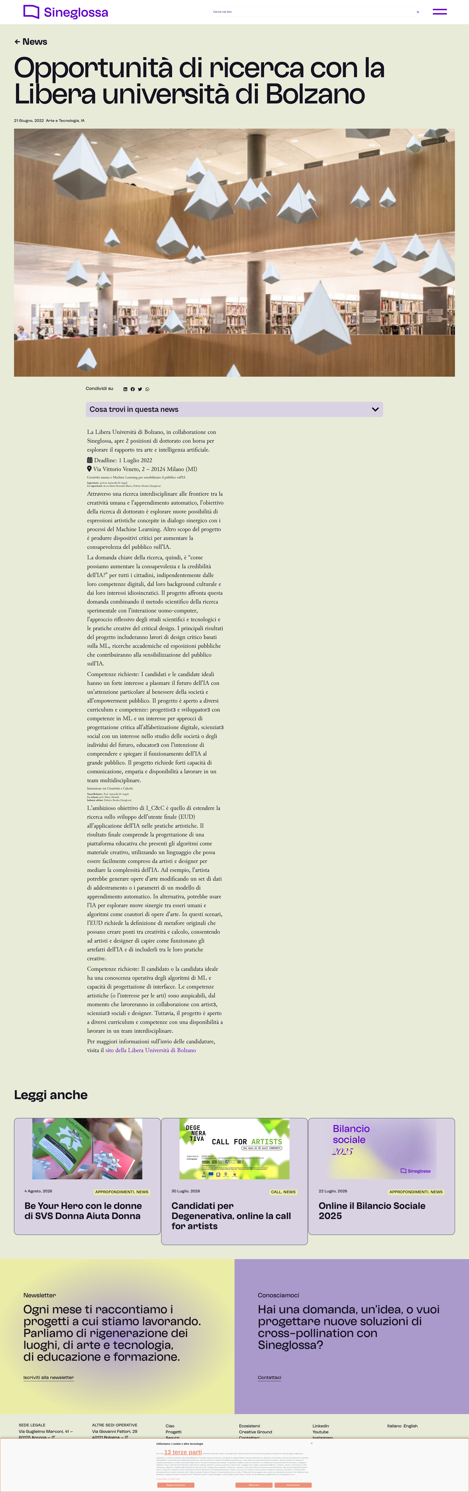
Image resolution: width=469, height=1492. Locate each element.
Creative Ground (255, 1432)
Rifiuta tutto (254, 1485)
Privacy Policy (161, 1479)
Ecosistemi (249, 1426)
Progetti (173, 1432)
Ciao (170, 1426)
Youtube (321, 1432)
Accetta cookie (293, 1485)
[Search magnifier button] (418, 12)
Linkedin (321, 1426)
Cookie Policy (174, 1479)
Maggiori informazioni (176, 1485)
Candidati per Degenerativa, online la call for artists (231, 1216)
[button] (312, 1443)
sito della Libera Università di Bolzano (151, 1050)
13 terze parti (183, 1452)
